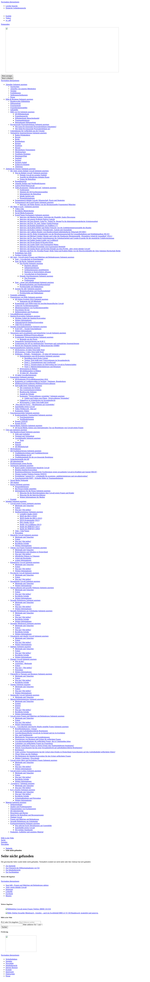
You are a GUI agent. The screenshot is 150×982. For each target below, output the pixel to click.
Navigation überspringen (10, 2)
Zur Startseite (10, 866)
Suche (3, 840)
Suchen (4, 927)
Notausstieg (5, 24)
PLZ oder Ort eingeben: (10, 922)
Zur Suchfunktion (12, 872)
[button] (20, 84)
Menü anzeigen (7, 76)
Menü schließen (7, 78)
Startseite (9, 848)
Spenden (4, 842)
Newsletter (5, 844)
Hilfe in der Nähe (7, 838)
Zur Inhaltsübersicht (13, 870)
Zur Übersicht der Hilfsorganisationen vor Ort (22, 868)
